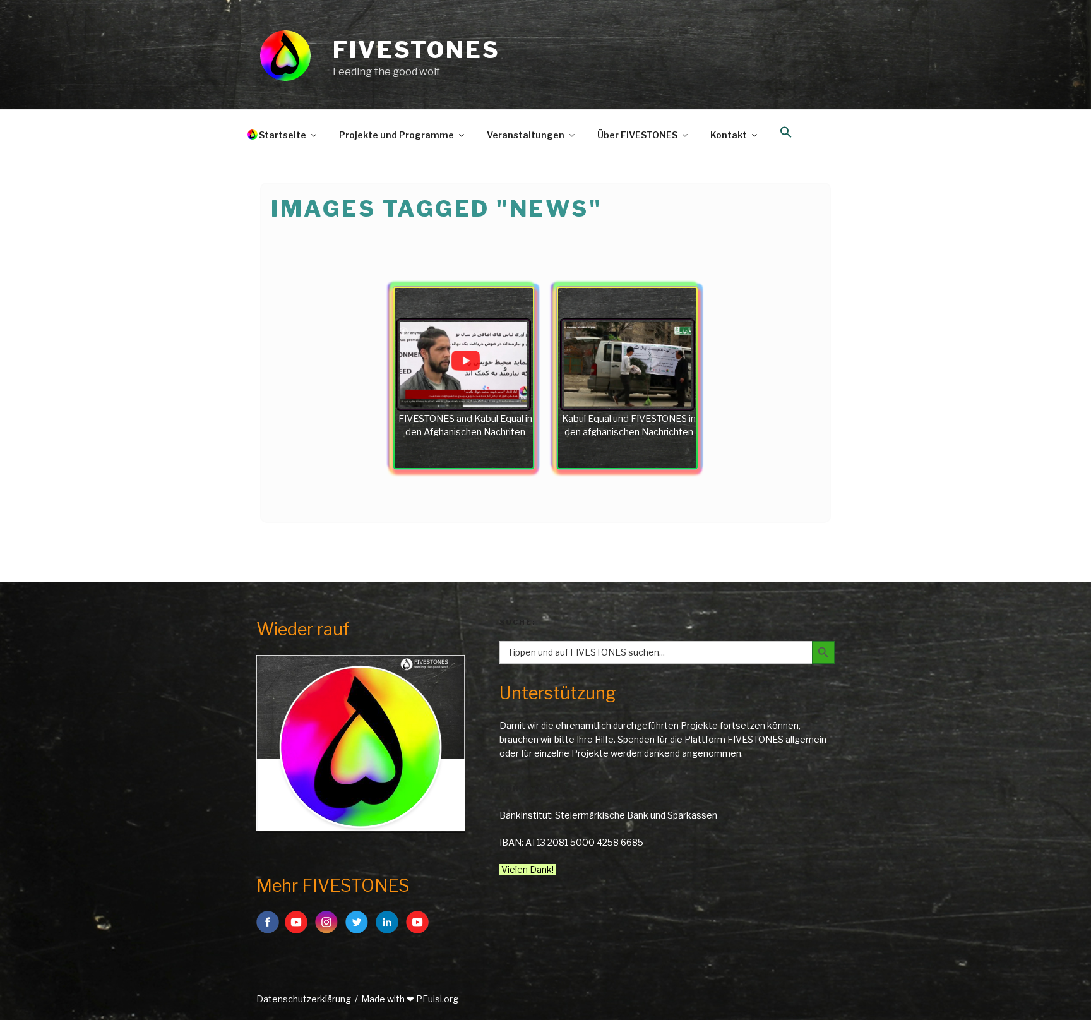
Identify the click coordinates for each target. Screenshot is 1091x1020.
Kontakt (728, 134)
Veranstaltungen (525, 134)
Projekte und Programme (396, 134)
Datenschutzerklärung (303, 998)
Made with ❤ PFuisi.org (409, 998)
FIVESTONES (416, 50)
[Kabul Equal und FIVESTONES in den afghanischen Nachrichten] (627, 364)
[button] (785, 132)
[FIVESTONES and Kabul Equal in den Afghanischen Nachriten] (463, 364)
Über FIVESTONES (637, 134)
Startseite (282, 134)
